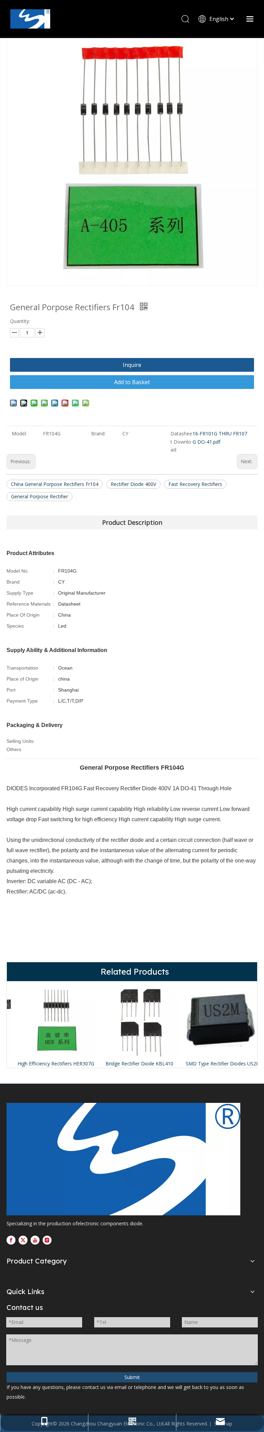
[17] (123, 1159)
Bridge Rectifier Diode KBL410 (132, 1063)
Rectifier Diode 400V (133, 484)
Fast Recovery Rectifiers (195, 484)
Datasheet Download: (181, 441)
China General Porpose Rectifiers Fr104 (54, 484)
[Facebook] (11, 1239)
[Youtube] (35, 1239)
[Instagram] (47, 1239)
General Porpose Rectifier (39, 496)
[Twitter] (23, 1239)
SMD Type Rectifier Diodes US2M (215, 1063)
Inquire (132, 365)
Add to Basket (132, 382)
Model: (19, 433)
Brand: (98, 433)
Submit (132, 1377)
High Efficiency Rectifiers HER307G (48, 1063)
